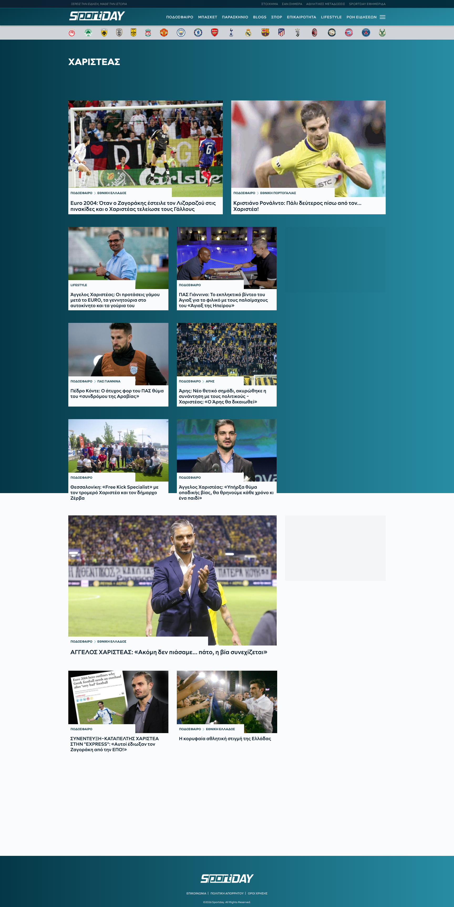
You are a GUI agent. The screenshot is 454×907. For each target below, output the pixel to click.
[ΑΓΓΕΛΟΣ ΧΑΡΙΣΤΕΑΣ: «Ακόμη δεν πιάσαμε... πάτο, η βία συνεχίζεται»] (172, 580)
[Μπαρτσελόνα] (265, 32)
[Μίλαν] (314, 32)
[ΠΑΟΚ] (119, 32)
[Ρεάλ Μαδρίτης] (248, 32)
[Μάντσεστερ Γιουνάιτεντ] (164, 32)
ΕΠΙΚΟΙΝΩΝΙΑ (196, 893)
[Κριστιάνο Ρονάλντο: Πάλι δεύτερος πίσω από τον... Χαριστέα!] (308, 148)
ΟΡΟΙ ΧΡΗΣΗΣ (257, 893)
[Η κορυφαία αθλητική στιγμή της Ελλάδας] (227, 702)
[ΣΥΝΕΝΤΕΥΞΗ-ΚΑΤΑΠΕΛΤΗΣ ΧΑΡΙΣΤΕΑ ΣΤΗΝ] (118, 702)
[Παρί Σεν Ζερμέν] (366, 32)
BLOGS (259, 17)
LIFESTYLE (331, 17)
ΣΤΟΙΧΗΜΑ (269, 4)
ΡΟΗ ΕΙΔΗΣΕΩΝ (362, 17)
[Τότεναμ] (231, 32)
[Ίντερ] (332, 32)
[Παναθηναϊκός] (88, 32)
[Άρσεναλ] (214, 32)
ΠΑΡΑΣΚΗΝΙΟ (235, 17)
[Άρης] (133, 32)
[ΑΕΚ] (104, 32)
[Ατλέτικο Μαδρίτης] (281, 32)
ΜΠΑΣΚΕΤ (207, 17)
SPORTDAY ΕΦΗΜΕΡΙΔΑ (367, 4)
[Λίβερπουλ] (148, 32)
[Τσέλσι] (198, 32)
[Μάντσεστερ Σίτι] (181, 32)
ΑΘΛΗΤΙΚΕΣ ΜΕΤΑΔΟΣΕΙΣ (325, 4)
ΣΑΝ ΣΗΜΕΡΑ (292, 4)
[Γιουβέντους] (297, 32)
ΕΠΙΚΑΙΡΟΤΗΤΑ (301, 17)
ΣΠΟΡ (276, 17)
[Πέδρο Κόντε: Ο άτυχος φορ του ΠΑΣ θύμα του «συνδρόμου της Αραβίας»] (118, 354)
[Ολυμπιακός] (71, 32)
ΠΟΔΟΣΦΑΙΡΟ (179, 17)
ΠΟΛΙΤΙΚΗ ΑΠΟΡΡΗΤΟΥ (227, 893)
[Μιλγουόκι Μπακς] (382, 32)
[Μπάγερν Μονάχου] (349, 32)
